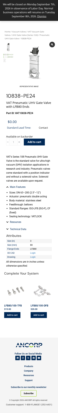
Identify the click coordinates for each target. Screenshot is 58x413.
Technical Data (18, 229)
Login (33, 253)
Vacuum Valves (19, 31)
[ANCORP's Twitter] (28, 358)
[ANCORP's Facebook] (33, 358)
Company (28, 371)
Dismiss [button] (41, 16)
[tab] (29, 187)
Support (29, 380)
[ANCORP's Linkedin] (17, 358)
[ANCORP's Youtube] (39, 358)
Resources (15, 222)
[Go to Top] (8, 406)
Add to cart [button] (12, 315)
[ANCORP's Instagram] (23, 358)
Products (28, 366)
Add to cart (34, 142)
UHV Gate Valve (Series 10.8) (25, 35)
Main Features (18, 186)
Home (7, 31)
